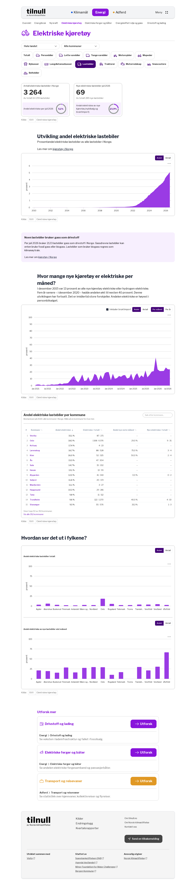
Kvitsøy (33, 445)
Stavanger (35, 504)
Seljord (33, 480)
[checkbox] (107, 309)
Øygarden (34, 475)
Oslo (32, 440)
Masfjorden (35, 485)
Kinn (32, 455)
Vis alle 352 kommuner (33, 514)
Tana (32, 495)
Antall (168, 158)
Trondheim (35, 500)
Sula (32, 465)
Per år (168, 309)
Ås (31, 460)
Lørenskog (35, 450)
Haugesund (35, 490)
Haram (33, 470)
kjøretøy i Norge (63, 149)
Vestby (33, 436)
